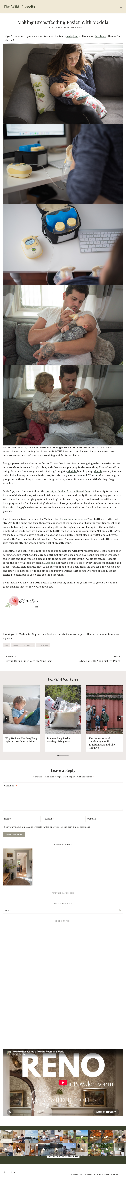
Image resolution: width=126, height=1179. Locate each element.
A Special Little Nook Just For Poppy (99, 659)
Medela (72, 471)
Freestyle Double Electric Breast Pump (68, 491)
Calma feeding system (73, 518)
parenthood (43, 645)
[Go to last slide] (7, 718)
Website (91, 818)
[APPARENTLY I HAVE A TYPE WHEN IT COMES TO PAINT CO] (6, 1136)
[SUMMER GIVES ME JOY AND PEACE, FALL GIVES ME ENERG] (107, 1136)
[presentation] (21, 709)
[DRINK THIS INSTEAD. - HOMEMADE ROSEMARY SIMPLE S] (6, 1149)
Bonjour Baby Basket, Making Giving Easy (59, 740)
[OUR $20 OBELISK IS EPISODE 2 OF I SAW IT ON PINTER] (94, 1149)
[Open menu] (120, 7)
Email (49, 818)
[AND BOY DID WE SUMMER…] (31, 1136)
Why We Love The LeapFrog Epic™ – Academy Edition (21, 740)
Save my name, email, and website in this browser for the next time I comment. (48, 827)
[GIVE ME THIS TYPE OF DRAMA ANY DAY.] (119, 1149)
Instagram (72, 36)
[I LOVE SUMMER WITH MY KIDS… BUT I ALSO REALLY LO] (82, 1136)
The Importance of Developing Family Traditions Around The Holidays (102, 743)
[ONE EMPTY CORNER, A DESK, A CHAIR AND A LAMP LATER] (19, 1136)
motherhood (28, 645)
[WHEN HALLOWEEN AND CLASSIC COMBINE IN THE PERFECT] (82, 1149)
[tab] (58, 755)
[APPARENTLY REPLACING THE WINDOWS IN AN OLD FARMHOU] (69, 1136)
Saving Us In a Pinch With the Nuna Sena (29, 659)
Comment (10, 785)
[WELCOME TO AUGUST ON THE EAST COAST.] (44, 1149)
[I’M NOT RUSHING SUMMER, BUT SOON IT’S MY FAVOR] (94, 1136)
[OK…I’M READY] (56, 1136)
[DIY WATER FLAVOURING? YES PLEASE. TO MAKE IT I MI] (44, 1136)
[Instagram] (4, 1171)
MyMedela (49, 562)
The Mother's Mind (72, 27)
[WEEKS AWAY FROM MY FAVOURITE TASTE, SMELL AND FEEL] (31, 1149)
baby (7, 645)
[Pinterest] (11, 1171)
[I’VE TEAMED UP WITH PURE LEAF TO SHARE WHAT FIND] (107, 1149)
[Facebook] (8, 1171)
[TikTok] (14, 1171)
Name (8, 818)
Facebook (100, 36)
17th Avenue (112, 1175)
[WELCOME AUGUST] (56, 1149)
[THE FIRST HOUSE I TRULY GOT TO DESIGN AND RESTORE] (119, 1136)
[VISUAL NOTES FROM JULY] (69, 1149)
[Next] (119, 718)
